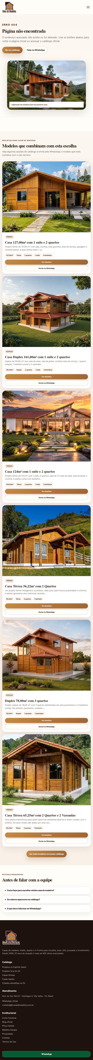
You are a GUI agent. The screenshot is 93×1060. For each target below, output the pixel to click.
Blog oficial (7, 1022)
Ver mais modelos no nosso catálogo (46, 854)
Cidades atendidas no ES (13, 983)
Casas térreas (8, 975)
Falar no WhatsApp (36, 50)
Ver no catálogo (12, 50)
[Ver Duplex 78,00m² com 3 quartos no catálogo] (46, 655)
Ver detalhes (46, 262)
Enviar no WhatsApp (46, 268)
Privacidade (7, 1034)
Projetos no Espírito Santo (14, 967)
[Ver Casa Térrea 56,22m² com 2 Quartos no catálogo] (46, 540)
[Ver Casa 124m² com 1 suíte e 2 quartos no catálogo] (46, 426)
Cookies (6, 1038)
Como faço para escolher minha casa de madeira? (30, 890)
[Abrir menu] (88, 7)
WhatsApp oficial (10, 1001)
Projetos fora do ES (11, 971)
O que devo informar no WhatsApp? (24, 908)
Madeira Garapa (9, 1030)
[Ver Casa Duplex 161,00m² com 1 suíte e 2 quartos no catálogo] (46, 311)
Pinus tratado (8, 1026)
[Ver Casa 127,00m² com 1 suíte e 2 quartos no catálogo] (46, 196)
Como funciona (9, 1018)
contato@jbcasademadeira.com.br (18, 1005)
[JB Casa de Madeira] (16, 7)
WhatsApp (46, 1054)
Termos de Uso (9, 1041)
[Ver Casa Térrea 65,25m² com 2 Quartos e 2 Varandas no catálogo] (46, 769)
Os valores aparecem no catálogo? (23, 899)
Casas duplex (8, 979)
